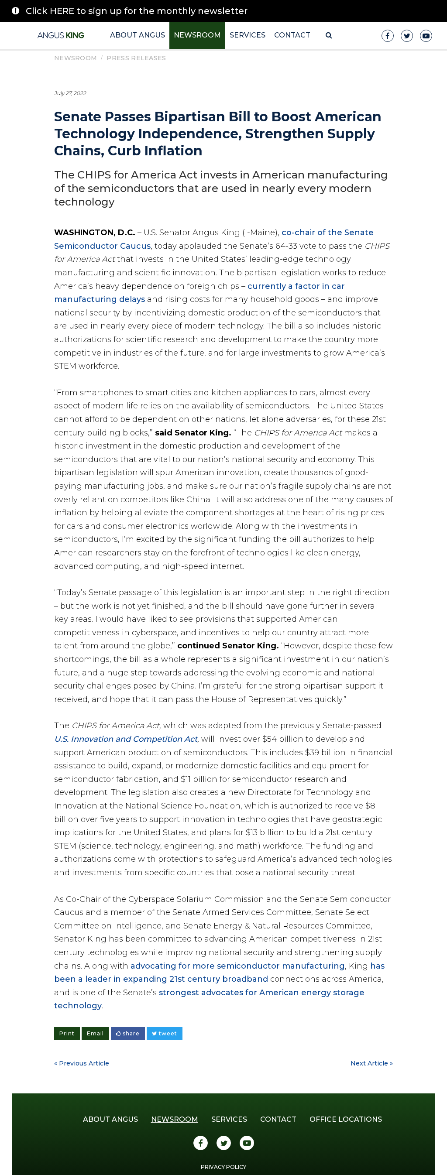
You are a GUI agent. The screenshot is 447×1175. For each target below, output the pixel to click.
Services (247, 35)
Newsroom (197, 35)
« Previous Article (81, 1063)
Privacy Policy (223, 1167)
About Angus (137, 35)
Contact (292, 35)
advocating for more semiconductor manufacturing (238, 966)
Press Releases (136, 58)
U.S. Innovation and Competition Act (125, 739)
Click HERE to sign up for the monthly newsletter (137, 11)
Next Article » (372, 1063)
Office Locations (345, 1119)
